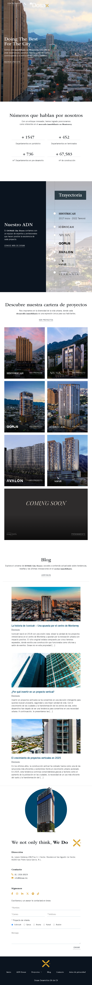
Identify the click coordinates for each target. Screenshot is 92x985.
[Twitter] (27, 894)
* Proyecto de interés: (21, 920)
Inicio (8, 972)
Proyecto (16, 630)
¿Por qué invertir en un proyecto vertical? (33, 692)
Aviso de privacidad (77, 972)
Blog (49, 972)
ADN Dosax (21, 972)
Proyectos (35, 972)
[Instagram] (17, 894)
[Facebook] (12, 894)
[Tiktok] (38, 894)
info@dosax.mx (21, 878)
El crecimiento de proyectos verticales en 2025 (36, 758)
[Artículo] (46, 604)
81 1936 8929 (21, 875)
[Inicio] (46, 963)
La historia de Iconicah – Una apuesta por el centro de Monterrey (45, 626)
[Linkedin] (22, 894)
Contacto (60, 972)
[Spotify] (33, 894)
